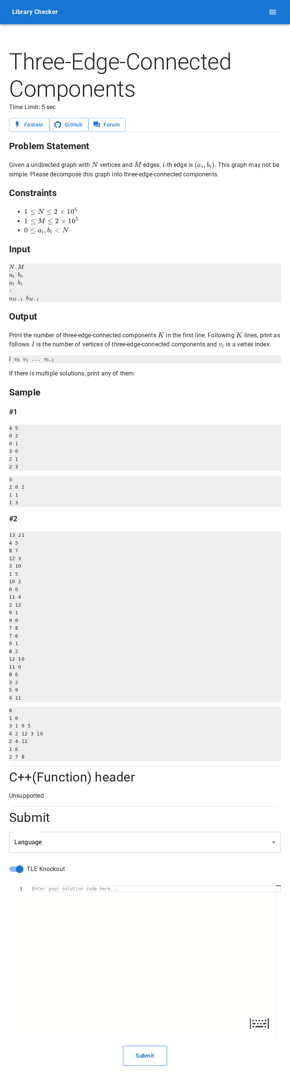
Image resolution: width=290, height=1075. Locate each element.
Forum (111, 125)
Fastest (33, 125)
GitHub (73, 125)
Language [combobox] (28, 842)
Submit (145, 1055)
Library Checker (35, 11)
